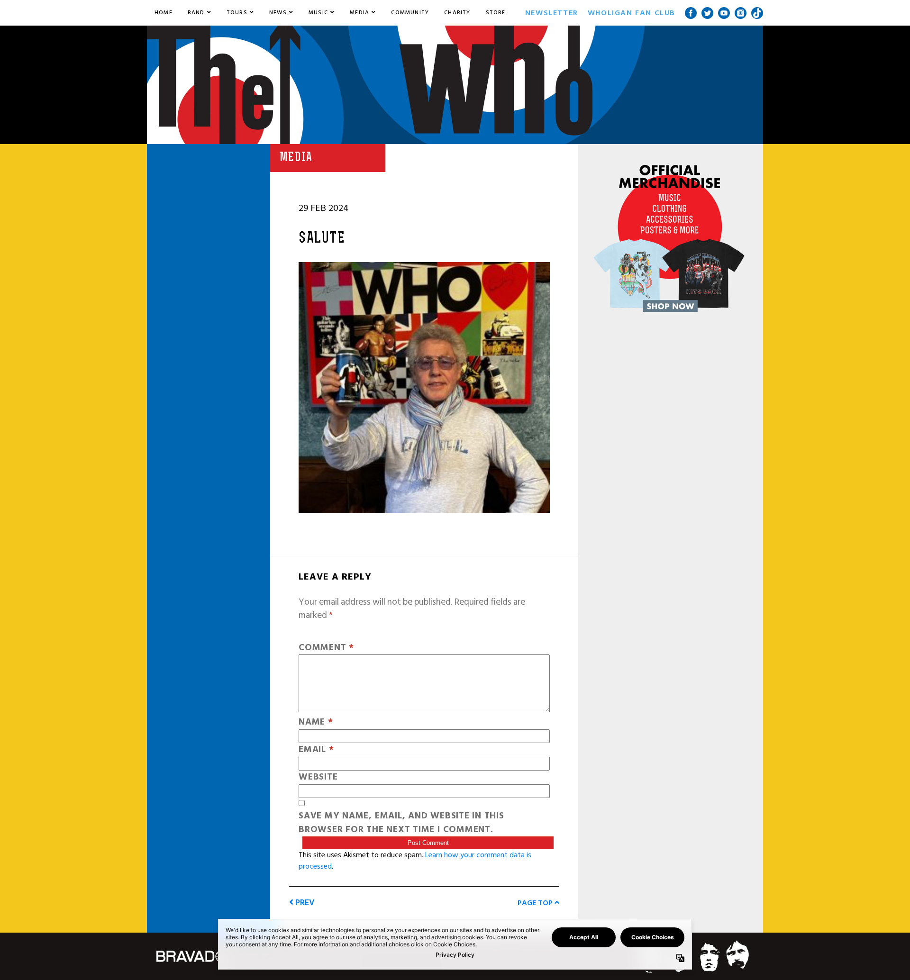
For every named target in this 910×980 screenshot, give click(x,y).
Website (318, 777)
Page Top (536, 902)
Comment (326, 648)
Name (316, 722)
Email (316, 750)
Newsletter (551, 13)
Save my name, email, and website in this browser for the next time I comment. (401, 823)
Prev (304, 902)
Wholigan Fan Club (631, 13)
